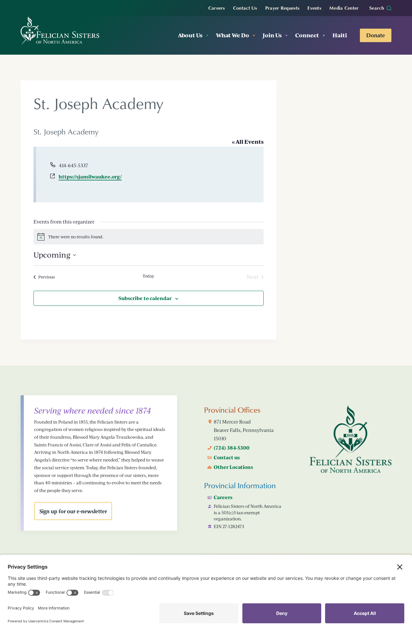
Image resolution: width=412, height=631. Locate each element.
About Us (190, 35)
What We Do (232, 35)
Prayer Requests (282, 8)
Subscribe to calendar (145, 298)
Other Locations (233, 467)
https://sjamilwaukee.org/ (90, 176)
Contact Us (245, 8)
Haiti (339, 35)
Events (314, 8)
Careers (216, 8)
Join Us (272, 35)
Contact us (227, 457)
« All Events (248, 141)
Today (148, 276)
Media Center (344, 8)
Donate (375, 35)
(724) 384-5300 (231, 447)
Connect (307, 35)
